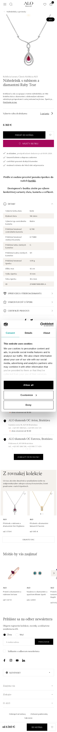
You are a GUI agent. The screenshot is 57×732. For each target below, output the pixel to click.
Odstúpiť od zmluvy (17, 714)
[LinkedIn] (23, 660)
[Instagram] (10, 660)
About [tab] (46, 333)
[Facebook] (4, 660)
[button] (10, 102)
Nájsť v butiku (30, 143)
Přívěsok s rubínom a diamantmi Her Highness (13, 524)
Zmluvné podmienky (39, 714)
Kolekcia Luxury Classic (14, 76)
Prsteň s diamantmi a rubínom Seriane (12, 593)
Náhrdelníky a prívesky (16, 11)
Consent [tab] (10, 333)
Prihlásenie (44, 641)
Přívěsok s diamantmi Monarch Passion (39, 524)
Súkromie (28, 717)
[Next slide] (54, 573)
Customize (27, 395)
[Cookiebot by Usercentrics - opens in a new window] (41, 324)
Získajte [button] (7, 695)
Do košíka (37, 727)
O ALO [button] (6, 703)
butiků (32, 180)
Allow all (28, 385)
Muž (22, 634)
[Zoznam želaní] (45, 4)
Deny (28, 405)
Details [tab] (28, 333)
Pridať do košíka (24, 134)
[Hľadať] (11, 4)
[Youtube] (17, 660)
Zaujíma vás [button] (9, 686)
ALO (50, 19)
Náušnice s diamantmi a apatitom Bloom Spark (37, 593)
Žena (9, 634)
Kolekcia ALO (31, 76)
